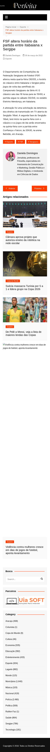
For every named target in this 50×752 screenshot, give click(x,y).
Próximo (37, 188)
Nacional (10, 693)
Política (9, 705)
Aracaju (9, 621)
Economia (10, 645)
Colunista (10, 627)
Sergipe (9, 723)
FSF (21, 142)
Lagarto (9, 669)
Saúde (9, 718)
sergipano (34, 142)
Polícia (9, 699)
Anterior (12, 188)
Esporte (8, 59)
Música (9, 687)
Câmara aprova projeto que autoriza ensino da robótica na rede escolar (23, 240)
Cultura (9, 639)
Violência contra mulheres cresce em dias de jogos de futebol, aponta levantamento (24, 550)
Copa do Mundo (13, 281)
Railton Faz (11, 711)
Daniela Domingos (12, 55)
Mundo (9, 675)
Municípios (10, 681)
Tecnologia (11, 730)
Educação (10, 651)
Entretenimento (12, 657)
